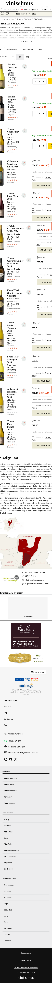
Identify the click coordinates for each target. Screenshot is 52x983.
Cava (6, 838)
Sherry (6, 819)
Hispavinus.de (9, 803)
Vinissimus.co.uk (10, 791)
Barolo (6, 922)
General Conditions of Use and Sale (26, 968)
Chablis (7, 935)
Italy (12, 19)
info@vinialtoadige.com (34, 580)
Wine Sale (8, 844)
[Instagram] (6, 760)
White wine (8, 832)
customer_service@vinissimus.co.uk (23, 752)
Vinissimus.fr (9, 785)
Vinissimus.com (10, 778)
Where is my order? (15, 734)
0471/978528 (30, 576)
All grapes (8, 863)
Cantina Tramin (11, 49)
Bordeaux (7, 891)
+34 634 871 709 (14, 741)
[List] (20, 57)
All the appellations (11, 850)
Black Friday (8, 869)
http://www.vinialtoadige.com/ (37, 584)
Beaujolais (8, 910)
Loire (6, 916)
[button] (2, 14)
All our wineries (10, 857)
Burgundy (7, 898)
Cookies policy (26, 953)
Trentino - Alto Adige (24, 19)
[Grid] (27, 57)
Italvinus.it (8, 797)
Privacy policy (26, 960)
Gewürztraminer (27, 49)
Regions (5, 19)
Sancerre (7, 941)
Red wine (7, 826)
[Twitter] (16, 760)
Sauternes (8, 928)
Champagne (9, 885)
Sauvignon (41, 49)
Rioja (6, 904)
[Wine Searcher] (26, 658)
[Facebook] (11, 760)
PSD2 (21, 679)
